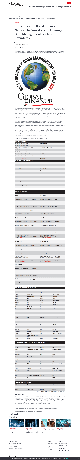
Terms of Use (50, 447)
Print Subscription (63, 443)
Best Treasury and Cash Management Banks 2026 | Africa (16, 431)
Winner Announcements (24, 16)
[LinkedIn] (20, 47)
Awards (40, 11)
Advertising (66, 11)
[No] (78, 458)
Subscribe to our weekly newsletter (16, 448)
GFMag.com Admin (23, 44)
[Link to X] (68, 450)
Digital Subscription (64, 445)
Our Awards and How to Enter (15, 443)
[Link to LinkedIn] (62, 450)
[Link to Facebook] (59, 450)
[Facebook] (18, 47)
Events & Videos (53, 11)
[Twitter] (16, 47)
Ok (66, 458)
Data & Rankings (28, 11)
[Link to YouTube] (65, 450)
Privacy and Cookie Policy (52, 445)
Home (10, 16)
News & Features (13, 11)
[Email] (23, 47)
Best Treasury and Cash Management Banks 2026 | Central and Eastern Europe (32, 431)
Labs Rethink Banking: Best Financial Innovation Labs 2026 (48, 431)
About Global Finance (52, 443)
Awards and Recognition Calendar (16, 445)
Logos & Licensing (13, 446)
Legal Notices (50, 449)
